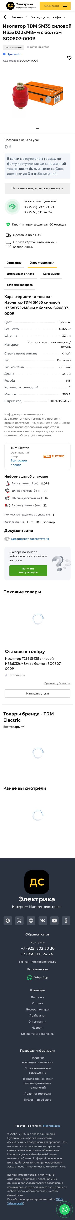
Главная (17, 17)
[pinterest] (8, 920)
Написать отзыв (37, 693)
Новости (38, 1027)
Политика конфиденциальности (37, 1060)
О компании (37, 1021)
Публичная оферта (37, 1099)
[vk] (43, 920)
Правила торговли (37, 1093)
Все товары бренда (19, 463)
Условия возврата (20, 285)
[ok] (66, 920)
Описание (14, 262)
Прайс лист (37, 1015)
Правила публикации (57, 683)
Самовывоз (51, 274)
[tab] (37, 128)
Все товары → (13, 727)
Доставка (37, 997)
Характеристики (42, 262)
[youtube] (54, 920)
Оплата (37, 1003)
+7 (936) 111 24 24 (38, 212)
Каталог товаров (51, 6)
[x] (19, 920)
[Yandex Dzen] (31, 920)
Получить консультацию (28, 570)
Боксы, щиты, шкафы (45, 17)
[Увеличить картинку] (37, 95)
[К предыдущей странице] (5, 17)
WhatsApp (41, 977)
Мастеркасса (51, 1125)
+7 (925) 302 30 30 (39, 207)
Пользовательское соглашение (38, 1070)
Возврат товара (37, 1009)
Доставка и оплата (20, 274)
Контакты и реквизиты (37, 1034)
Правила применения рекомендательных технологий (37, 1083)
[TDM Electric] (51, 456)
